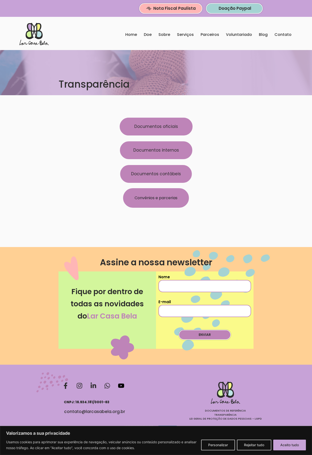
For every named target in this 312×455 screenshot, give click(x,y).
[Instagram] (79, 385)
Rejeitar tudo (254, 445)
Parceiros (210, 34)
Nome (164, 276)
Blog (263, 34)
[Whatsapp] (107, 385)
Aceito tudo (289, 445)
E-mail (164, 301)
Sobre (164, 34)
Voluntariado (239, 34)
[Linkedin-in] (93, 385)
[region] (156, 440)
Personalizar (218, 445)
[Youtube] (121, 385)
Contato (283, 34)
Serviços (185, 34)
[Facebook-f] (65, 385)
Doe (148, 34)
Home (131, 34)
